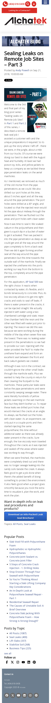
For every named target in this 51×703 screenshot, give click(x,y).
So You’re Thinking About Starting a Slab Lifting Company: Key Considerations (27, 583)
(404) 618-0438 (16, 3)
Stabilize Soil (19, 644)
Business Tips (20, 648)
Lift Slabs (17, 640)
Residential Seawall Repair (24, 602)
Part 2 (22, 123)
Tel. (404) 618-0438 (12, 683)
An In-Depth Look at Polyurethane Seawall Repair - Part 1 (26, 594)
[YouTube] (18, 695)
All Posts (18, 524)
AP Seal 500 (32, 281)
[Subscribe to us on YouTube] (23, 662)
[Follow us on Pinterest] (34, 662)
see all (7, 653)
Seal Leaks (30, 524)
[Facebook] (6, 695)
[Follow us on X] (12, 662)
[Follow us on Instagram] (17, 662)
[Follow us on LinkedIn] (28, 662)
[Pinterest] (36, 695)
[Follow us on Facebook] (6, 662)
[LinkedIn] (24, 695)
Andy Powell (22, 70)
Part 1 (10, 123)
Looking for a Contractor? (19, 10)
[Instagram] (30, 695)
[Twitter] (12, 695)
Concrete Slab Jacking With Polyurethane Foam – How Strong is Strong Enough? (24, 617)
